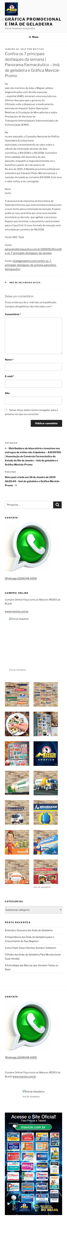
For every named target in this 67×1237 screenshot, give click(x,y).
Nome (9, 359)
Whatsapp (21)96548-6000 (21, 578)
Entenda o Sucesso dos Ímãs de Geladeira (29, 930)
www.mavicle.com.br (16, 611)
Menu (35, 37)
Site (7, 393)
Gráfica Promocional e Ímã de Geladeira (33, 22)
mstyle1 (38, 49)
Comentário (13, 314)
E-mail (9, 376)
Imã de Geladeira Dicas (25, 282)
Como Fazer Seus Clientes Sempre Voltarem (30, 947)
